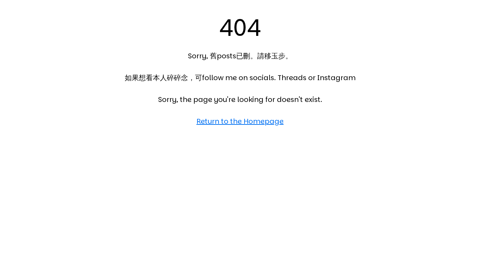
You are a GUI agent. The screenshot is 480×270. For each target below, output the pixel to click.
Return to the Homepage (240, 121)
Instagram (336, 78)
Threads (292, 78)
